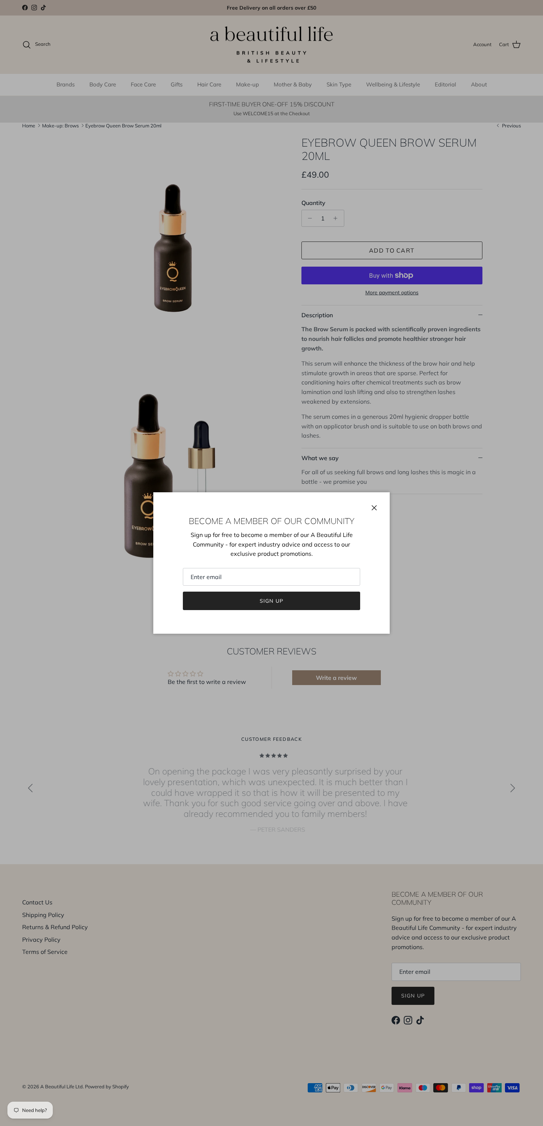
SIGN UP (271, 601)
